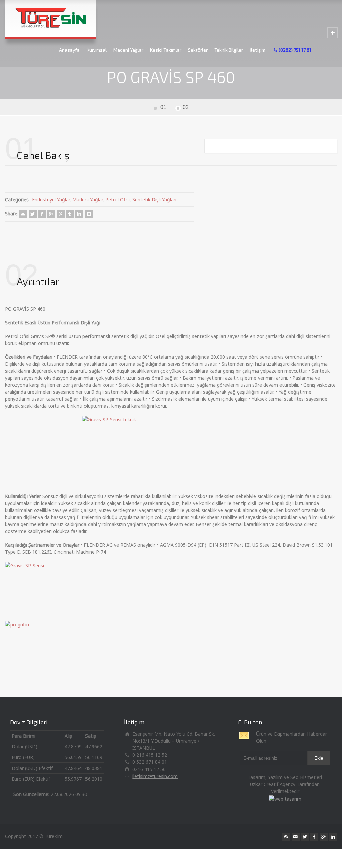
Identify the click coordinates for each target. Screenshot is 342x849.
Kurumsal (97, 50)
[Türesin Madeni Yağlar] (50, 18)
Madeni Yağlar (128, 50)
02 (186, 107)
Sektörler (198, 50)
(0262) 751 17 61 (295, 50)
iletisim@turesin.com (155, 776)
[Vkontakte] (89, 214)
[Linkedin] (79, 214)
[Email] (23, 214)
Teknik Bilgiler (228, 50)
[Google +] (51, 214)
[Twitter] (33, 214)
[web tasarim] (285, 798)
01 (163, 107)
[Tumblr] (70, 214)
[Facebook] (42, 214)
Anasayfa (69, 50)
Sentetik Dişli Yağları (154, 199)
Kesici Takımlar (165, 50)
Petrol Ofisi (117, 199)
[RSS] (286, 837)
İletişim (257, 50)
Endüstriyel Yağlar (51, 199)
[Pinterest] (61, 214)
